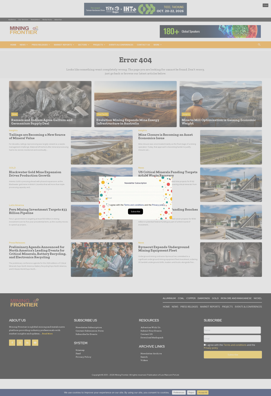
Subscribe (135, 211)
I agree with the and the (137, 205)
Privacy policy (158, 205)
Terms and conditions (134, 205)
